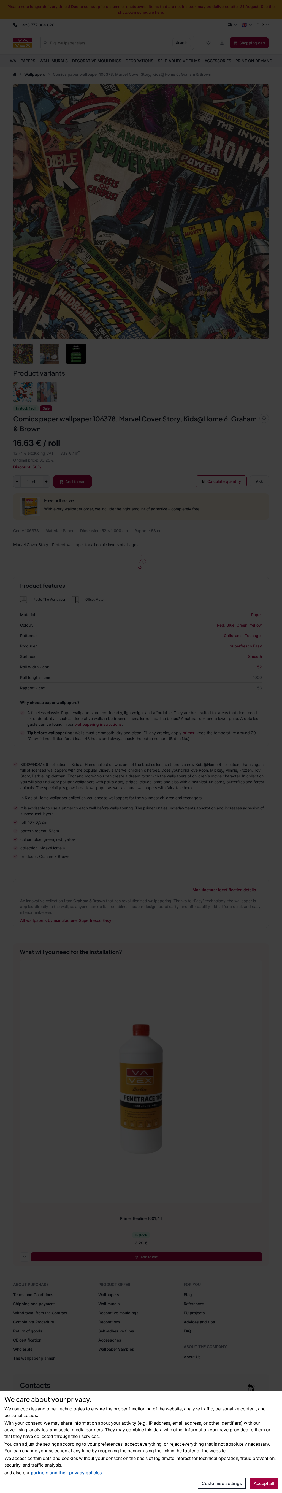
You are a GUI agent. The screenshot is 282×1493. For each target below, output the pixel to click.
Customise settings (222, 1483)
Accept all (264, 1483)
